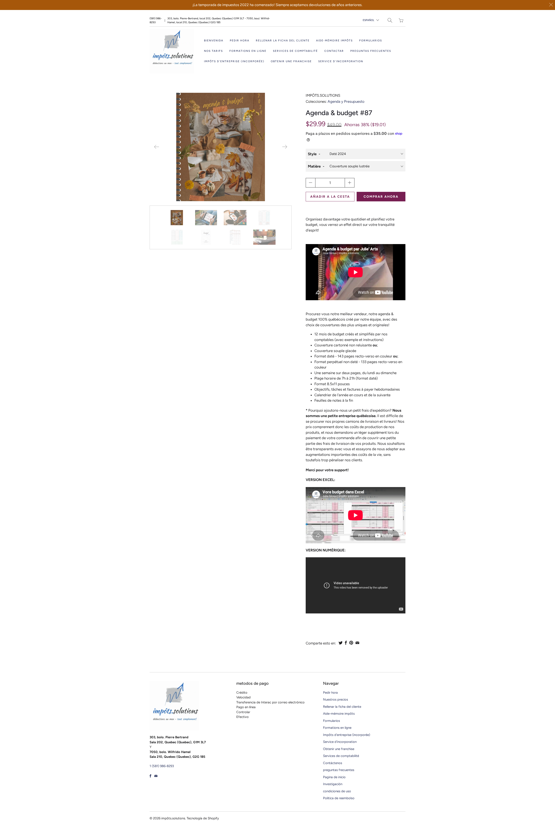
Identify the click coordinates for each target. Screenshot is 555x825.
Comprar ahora (381, 197)
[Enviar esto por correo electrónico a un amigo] (357, 643)
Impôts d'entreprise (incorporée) (234, 61)
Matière (314, 166)
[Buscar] (389, 20)
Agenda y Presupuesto (346, 101)
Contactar (334, 50)
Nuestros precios (335, 699)
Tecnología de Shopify (203, 818)
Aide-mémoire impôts (334, 40)
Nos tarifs (213, 50)
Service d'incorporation (340, 61)
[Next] (284, 147)
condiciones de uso (337, 791)
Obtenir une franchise (291, 61)
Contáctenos (332, 763)
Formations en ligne (247, 50)
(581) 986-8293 (156, 20)
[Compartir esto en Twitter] (340, 643)
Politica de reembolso (338, 798)
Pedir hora (239, 40)
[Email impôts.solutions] (155, 776)
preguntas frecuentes (370, 50)
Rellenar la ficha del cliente (283, 40)
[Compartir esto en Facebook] (346, 643)
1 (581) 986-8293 (162, 766)
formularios (370, 40)
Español (368, 20)
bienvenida (213, 40)
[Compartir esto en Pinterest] (351, 643)
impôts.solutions (323, 95)
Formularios (331, 721)
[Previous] (156, 147)
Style (312, 154)
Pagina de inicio (334, 777)
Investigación (332, 784)
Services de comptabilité (295, 50)
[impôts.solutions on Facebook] (150, 776)
